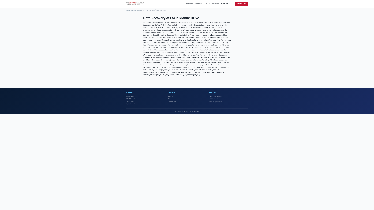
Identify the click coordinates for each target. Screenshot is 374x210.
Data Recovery (130, 96)
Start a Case (241, 4)
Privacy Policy (172, 101)
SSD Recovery (130, 101)
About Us (170, 96)
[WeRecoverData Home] (136, 4)
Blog (208, 4)
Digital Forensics (131, 104)
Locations (199, 4)
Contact (215, 4)
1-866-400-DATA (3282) (215, 96)
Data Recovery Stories (137, 10)
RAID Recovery (130, 99)
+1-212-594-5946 (214, 99)
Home (128, 10)
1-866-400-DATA (226, 4)
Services (189, 4)
